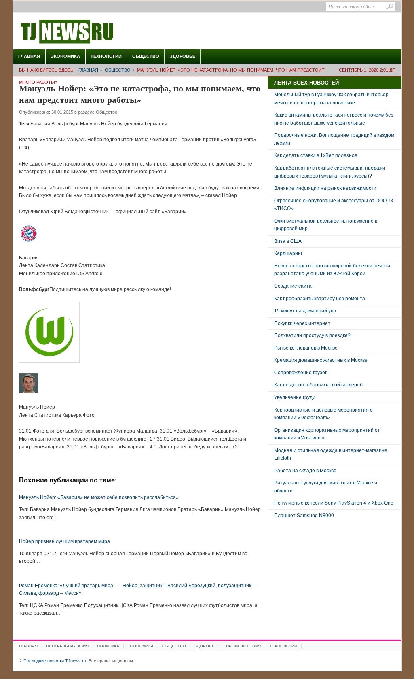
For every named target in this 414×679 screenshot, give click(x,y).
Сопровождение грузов (300, 373)
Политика (108, 646)
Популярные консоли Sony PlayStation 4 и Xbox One (333, 503)
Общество (145, 56)
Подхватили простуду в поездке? (312, 335)
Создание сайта (293, 286)
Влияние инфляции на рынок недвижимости (325, 188)
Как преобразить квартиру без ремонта (319, 298)
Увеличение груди (294, 397)
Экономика (65, 56)
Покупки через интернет (302, 323)
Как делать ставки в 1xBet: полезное (315, 155)
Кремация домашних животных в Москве (321, 360)
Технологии (106, 56)
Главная (29, 56)
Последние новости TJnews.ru (90, 32)
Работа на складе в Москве (305, 470)
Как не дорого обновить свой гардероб (318, 385)
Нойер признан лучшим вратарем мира (64, 541)
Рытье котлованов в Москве (306, 348)
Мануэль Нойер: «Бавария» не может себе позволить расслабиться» (99, 497)
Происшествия (243, 646)
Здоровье (182, 56)
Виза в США (288, 241)
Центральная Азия (67, 646)
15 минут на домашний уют (305, 311)
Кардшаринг (288, 253)
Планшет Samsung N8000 (304, 515)
